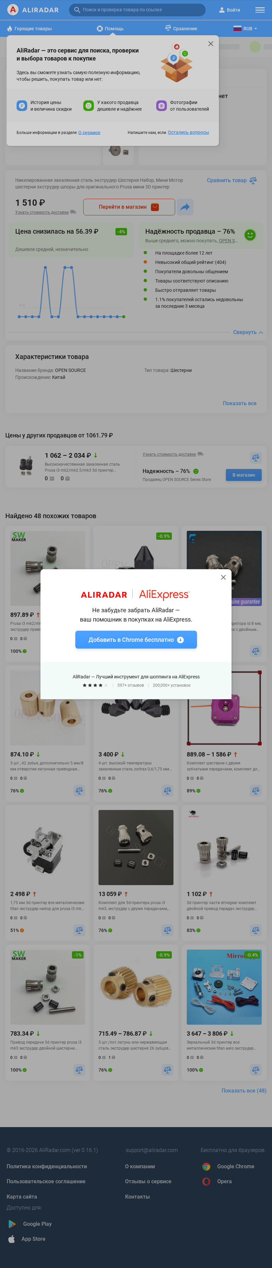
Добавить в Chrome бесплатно (131, 639)
